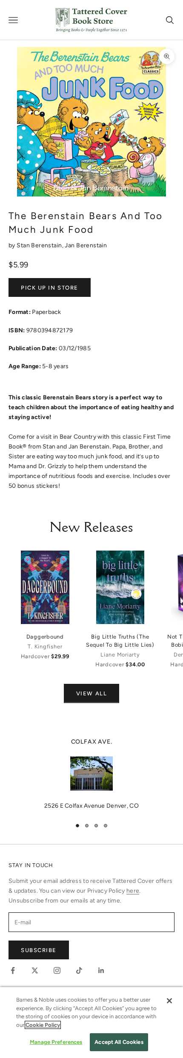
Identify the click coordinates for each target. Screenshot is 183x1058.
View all (91, 693)
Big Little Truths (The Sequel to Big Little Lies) (120, 640)
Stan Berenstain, (41, 245)
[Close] (169, 1000)
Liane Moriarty (120, 654)
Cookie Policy (43, 1025)
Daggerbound (45, 636)
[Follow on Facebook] (13, 970)
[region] (91, 774)
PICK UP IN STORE (49, 287)
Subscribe (39, 950)
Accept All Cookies (118, 1042)
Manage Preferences (56, 1042)
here (132, 890)
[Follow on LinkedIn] (101, 970)
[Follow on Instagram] (57, 970)
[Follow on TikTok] (79, 970)
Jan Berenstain (86, 245)
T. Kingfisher (45, 646)
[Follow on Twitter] (35, 970)
